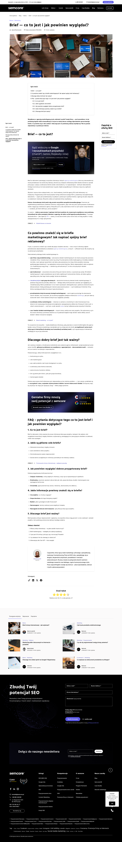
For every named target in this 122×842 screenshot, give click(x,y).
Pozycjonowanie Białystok (87, 821)
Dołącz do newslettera (109, 599)
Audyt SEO (42, 810)
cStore (15, 828)
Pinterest (78, 828)
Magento (68, 828)
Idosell (40, 828)
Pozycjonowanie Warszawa (17, 819)
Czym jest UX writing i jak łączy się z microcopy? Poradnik (46, 534)
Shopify (36, 831)
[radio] (54, 594)
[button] (112, 810)
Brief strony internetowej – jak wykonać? (36, 625)
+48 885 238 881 (16, 797)
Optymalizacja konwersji (46, 786)
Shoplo (40, 831)
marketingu (80, 295)
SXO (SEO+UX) (43, 778)
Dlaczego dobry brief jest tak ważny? (42, 96)
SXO (47, 216)
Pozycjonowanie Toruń (31, 821)
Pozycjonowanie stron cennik (65, 790)
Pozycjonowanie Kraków (75, 819)
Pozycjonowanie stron (45, 793)
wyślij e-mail (88, 719)
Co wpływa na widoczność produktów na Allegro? (93, 660)
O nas (77, 8)
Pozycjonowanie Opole (73, 821)
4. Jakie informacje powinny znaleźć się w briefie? (48, 109)
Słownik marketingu (100, 790)
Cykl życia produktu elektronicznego (89, 625)
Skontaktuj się (17, 811)
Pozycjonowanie (87, 640)
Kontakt (109, 8)
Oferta (53, 8)
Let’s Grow (45, 8)
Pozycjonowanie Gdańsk (32, 819)
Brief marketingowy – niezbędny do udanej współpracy (46, 531)
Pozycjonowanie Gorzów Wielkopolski (20, 824)
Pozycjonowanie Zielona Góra (82, 824)
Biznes (11, 20)
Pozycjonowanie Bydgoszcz (90, 819)
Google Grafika (31, 828)
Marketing (17, 20)
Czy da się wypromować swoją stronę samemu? (92, 642)
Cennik (61, 8)
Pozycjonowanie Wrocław (45, 821)
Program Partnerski (81, 786)
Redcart (23, 831)
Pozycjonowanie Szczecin (47, 819)
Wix (76, 831)
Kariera (78, 790)
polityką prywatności (36, 169)
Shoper (27, 831)
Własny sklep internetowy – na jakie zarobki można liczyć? (47, 528)
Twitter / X (72, 831)
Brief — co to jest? (36, 91)
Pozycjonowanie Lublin (59, 821)
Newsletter (79, 793)
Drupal (18, 828)
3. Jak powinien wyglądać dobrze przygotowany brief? (49, 106)
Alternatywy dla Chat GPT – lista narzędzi (42, 540)
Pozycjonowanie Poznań (17, 821)
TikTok (67, 831)
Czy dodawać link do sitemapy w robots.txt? (43, 537)
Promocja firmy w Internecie (65, 797)
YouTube (80, 831)
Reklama (31, 640)
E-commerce (80, 657)
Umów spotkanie (108, 2)
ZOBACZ (39, 2)
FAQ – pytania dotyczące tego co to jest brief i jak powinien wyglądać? (51, 99)
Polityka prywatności (82, 797)
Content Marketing (44, 797)
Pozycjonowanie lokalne (46, 807)
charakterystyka (35, 280)
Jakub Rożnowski (16, 30)
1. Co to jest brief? (39, 101)
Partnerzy (100, 8)
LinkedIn (62, 828)
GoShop (37, 828)
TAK (112, 803)
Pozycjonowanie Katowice (105, 819)
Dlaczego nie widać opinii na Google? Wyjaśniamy (39, 660)
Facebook (23, 828)
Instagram (46, 828)
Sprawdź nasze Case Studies (41, 407)
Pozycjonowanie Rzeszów (66, 824)
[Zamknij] (119, 791)
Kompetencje (80, 782)
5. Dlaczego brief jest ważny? (42, 111)
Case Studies (86, 8)
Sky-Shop (45, 831)
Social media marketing (57, 831)
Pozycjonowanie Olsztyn (51, 824)
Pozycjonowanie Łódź (61, 819)
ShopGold (32, 831)
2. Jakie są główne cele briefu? (43, 104)
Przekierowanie (17, 831)
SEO (40, 790)
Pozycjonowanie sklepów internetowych (46, 802)
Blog (93, 8)
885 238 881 (80, 2)
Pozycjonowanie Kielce (37, 824)
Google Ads (42, 782)
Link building (54, 828)
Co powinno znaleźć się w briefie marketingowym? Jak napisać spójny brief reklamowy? (55, 93)
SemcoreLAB (69, 8)
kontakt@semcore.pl (93, 2)
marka (62, 306)
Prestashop (83, 828)
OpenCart (73, 828)
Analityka (60, 782)
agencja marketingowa (71, 180)
